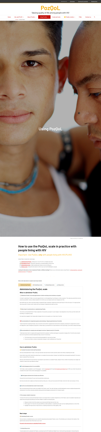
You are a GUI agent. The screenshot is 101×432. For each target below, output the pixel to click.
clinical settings (73, 270)
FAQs (80, 17)
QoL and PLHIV (18, 17)
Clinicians (72, 1)
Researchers (94, 1)
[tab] (24, 284)
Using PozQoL (43, 17)
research (30, 271)
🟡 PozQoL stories (69, 17)
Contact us (88, 17)
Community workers (83, 1)
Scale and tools (56, 17)
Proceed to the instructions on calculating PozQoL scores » (33, 423)
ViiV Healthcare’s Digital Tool (61, 368)
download (47, 368)
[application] (23, 17)
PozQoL (50, 7)
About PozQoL (31, 17)
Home (9, 17)
